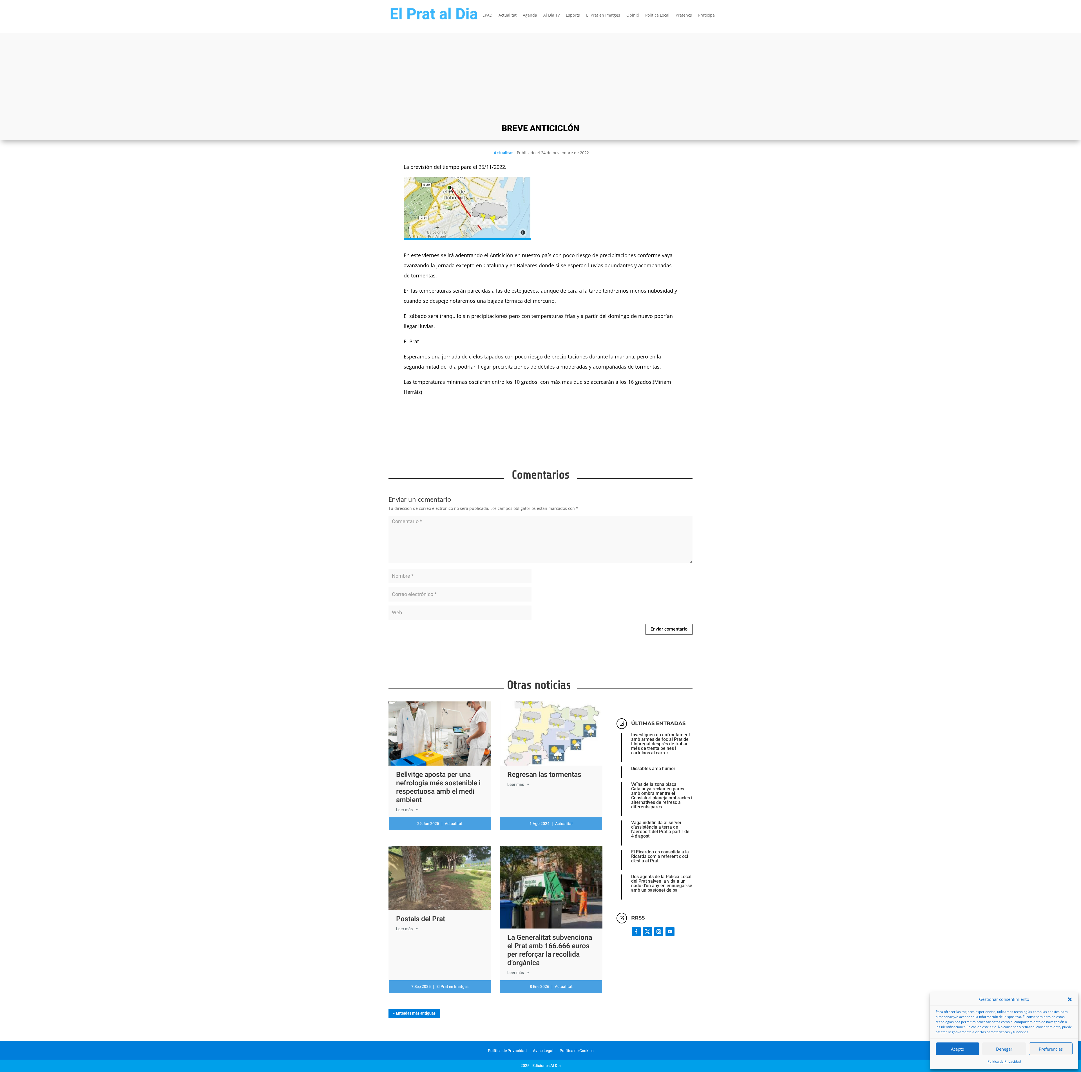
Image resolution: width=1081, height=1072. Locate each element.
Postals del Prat (420, 919)
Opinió (632, 15)
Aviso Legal (543, 1051)
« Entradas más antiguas (414, 1013)
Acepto (957, 1049)
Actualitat (508, 15)
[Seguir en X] (647, 931)
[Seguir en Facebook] (636, 931)
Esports (573, 15)
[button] (1070, 999)
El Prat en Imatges (603, 15)
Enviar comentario (669, 629)
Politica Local (657, 15)
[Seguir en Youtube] (669, 931)
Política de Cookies (576, 1051)
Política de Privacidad (1004, 1061)
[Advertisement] (540, 77)
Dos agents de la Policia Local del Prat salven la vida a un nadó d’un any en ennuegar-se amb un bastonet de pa (661, 883)
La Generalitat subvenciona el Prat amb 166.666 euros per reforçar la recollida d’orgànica (549, 950)
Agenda (530, 15)
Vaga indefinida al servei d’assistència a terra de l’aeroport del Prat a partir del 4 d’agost (661, 829)
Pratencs (684, 15)
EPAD (487, 15)
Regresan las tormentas (544, 775)
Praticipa (706, 15)
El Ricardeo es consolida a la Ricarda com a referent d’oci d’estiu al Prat (660, 856)
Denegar (1004, 1049)
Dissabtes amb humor (653, 768)
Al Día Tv (551, 15)
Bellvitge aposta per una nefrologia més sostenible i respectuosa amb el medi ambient (438, 787)
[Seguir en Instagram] (658, 931)
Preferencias (1051, 1049)
